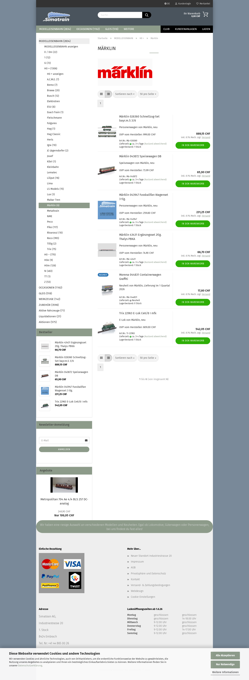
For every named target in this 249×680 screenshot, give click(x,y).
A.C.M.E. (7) (53, 79)
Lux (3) (51, 194)
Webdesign (137, 591)
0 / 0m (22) (50, 52)
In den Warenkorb (193, 145)
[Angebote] (87, 471)
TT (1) (47, 276)
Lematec (52, 172)
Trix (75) (51, 249)
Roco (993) (53, 238)
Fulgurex (52, 123)
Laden (206, 29)
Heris (50, 139)
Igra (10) (52, 145)
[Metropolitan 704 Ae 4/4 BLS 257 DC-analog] (64, 485)
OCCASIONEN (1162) (88, 29)
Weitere (129, 29)
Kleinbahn (53, 167)
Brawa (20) (53, 90)
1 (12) (47, 57)
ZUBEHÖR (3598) (49, 305)
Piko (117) (52, 227)
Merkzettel (204, 3)
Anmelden (64, 449)
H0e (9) (48, 260)
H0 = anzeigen (55, 74)
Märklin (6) (53, 205)
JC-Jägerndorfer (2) (57, 150)
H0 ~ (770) (50, 254)
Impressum (137, 561)
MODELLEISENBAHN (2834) (55, 29)
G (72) (47, 63)
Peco (50, 221)
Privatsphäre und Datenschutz (148, 573)
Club (166, 29)
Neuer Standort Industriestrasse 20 (151, 555)
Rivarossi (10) (55, 232)
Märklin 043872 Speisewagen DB (140, 156)
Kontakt (135, 579)
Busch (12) (53, 95)
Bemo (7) (52, 84)
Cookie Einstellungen (143, 596)
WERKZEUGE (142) (49, 299)
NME (49, 216)
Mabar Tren (53, 199)
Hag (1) (51, 128)
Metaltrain (53, 210)
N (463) (48, 271)
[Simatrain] (57, 16)
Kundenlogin (184, 3)
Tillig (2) (51, 243)
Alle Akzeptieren (225, 655)
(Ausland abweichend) (155, 143)
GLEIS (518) (111, 29)
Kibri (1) (51, 161)
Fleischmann (54, 117)
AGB (133, 567)
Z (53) (47, 282)
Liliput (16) (53, 178)
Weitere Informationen (225, 672)
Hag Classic (54, 134)
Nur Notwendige (225, 664)
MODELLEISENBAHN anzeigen (61, 46)
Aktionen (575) (48, 322)
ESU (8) (51, 106)
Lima (50, 183)
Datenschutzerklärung (30, 665)
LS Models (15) (55, 188)
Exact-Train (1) (55, 112)
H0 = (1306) (50, 68)
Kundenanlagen (186, 29)
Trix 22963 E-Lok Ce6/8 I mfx (137, 313)
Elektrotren (53, 101)
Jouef (50, 156)
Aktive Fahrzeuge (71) (52, 310)
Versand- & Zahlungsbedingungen (150, 585)
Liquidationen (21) (50, 316)
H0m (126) (50, 265)
